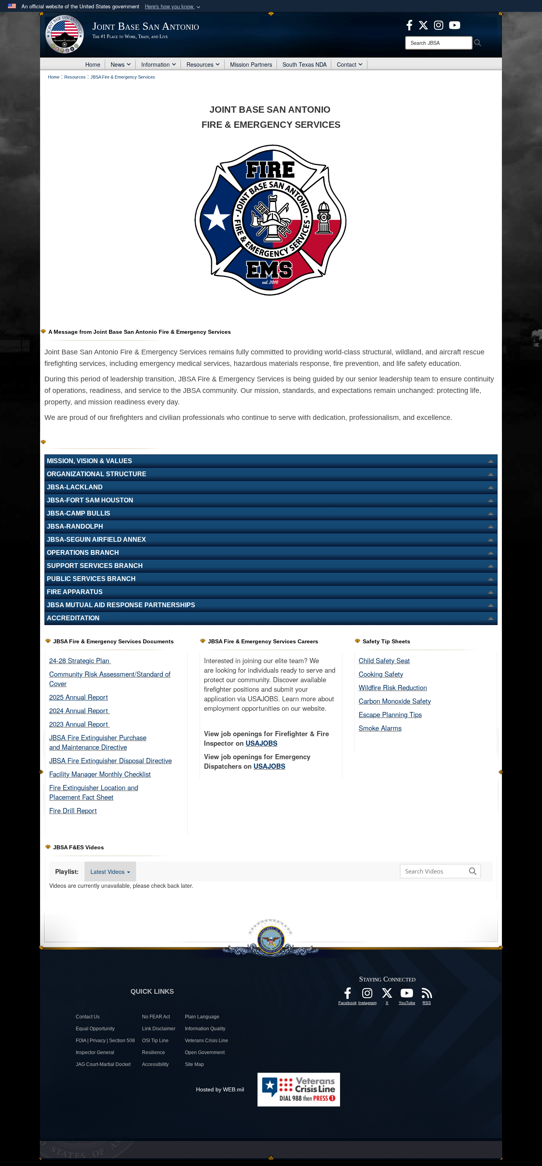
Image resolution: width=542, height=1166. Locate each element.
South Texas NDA (305, 64)
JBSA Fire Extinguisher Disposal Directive (110, 760)
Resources (199, 64)
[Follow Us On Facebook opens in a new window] (347, 995)
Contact (346, 64)
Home (92, 64)
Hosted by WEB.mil (220, 1089)
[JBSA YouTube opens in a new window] (454, 24)
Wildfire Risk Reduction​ (393, 687)
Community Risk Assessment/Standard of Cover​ (110, 678)
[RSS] (427, 995)
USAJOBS (261, 743)
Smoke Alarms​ (380, 728)
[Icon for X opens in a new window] (423, 24)
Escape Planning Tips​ (390, 714)
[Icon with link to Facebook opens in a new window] (409, 24)
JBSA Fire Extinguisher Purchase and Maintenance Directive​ (97, 742)
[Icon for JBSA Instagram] (367, 995)
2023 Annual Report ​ (79, 724)
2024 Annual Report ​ (79, 710)
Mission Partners (251, 64)
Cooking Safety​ (381, 674)
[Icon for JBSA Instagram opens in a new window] (438, 24)
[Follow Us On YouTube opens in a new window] (407, 995)
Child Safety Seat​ (384, 660)
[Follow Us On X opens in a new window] (387, 995)
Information (155, 64)
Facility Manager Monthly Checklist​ (100, 774)
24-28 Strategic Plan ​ (80, 660)
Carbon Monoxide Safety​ (395, 701)
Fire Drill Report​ (73, 810)
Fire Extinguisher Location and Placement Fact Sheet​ (93, 792)
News (118, 64)
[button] (173, 6)
